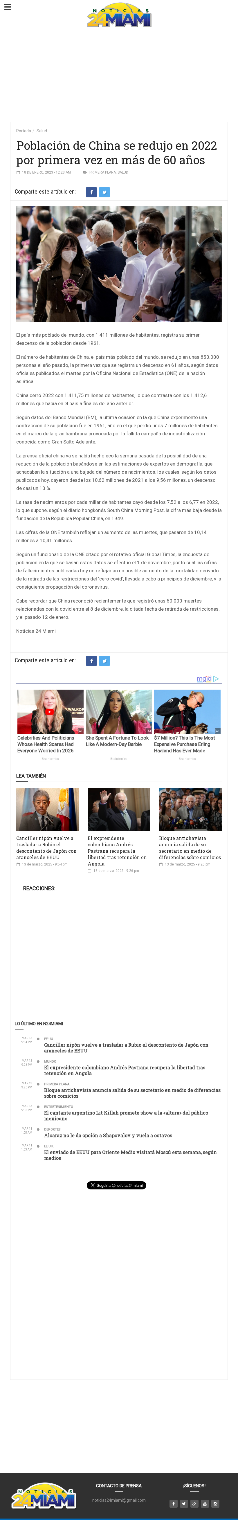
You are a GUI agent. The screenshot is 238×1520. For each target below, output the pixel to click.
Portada (23, 131)
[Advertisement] (119, 75)
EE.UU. (49, 1039)
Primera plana (102, 172)
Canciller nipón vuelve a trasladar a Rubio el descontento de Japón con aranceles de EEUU (46, 847)
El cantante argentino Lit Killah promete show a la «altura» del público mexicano (126, 1115)
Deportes (52, 1129)
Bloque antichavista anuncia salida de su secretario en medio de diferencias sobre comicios (190, 847)
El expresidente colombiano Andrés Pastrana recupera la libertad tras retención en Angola (117, 851)
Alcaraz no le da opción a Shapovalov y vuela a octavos (108, 1135)
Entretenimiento (58, 1107)
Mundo (50, 1061)
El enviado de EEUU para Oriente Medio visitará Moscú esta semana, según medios (130, 1155)
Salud (42, 131)
